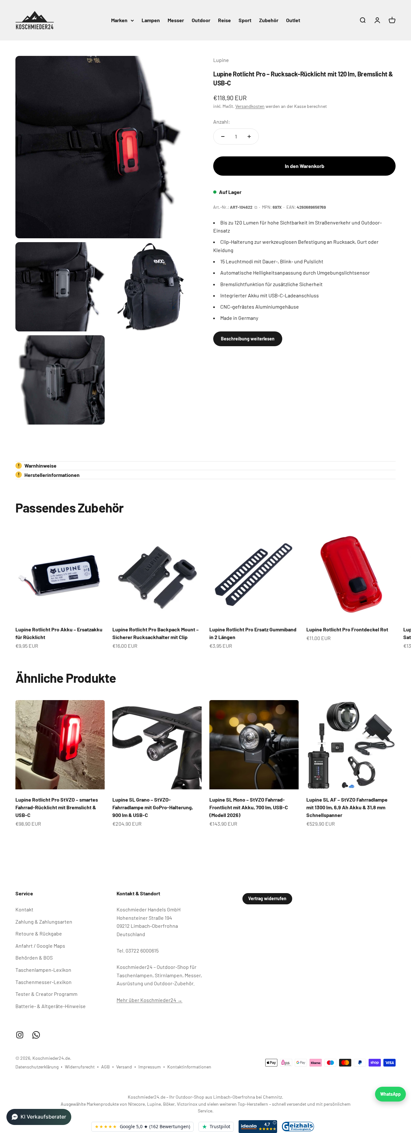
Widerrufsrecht (80, 1066)
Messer (176, 20)
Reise (224, 20)
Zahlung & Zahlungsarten (43, 921)
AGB (105, 1066)
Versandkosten (250, 106)
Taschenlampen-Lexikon (43, 970)
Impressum (149, 1066)
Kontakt (24, 909)
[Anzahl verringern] (223, 136)
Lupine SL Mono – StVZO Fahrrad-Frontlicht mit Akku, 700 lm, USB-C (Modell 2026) (248, 807)
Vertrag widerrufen (267, 898)
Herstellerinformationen (49, 475)
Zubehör (268, 20)
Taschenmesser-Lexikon (43, 982)
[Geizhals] (298, 1126)
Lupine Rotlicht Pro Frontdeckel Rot (347, 629)
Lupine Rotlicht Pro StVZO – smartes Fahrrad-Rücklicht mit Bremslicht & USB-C (56, 807)
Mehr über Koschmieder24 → (149, 1000)
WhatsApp (390, 1094)
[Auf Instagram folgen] (19, 1035)
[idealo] (258, 1126)
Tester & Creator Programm (46, 994)
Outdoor (201, 20)
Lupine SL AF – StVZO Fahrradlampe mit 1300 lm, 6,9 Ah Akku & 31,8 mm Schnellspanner (347, 807)
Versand (124, 1066)
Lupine (221, 60)
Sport (245, 20)
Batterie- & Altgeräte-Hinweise (50, 1006)
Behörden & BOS (34, 957)
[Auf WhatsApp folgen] (36, 1035)
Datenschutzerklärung (36, 1066)
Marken (119, 20)
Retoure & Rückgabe (38, 933)
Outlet (293, 20)
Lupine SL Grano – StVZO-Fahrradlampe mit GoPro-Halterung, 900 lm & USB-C (152, 807)
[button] (38, 1117)
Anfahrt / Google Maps (40, 946)
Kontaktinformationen (189, 1066)
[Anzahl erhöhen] (249, 136)
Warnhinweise (37, 465)
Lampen (151, 20)
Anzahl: (221, 122)
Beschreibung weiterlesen (248, 338)
